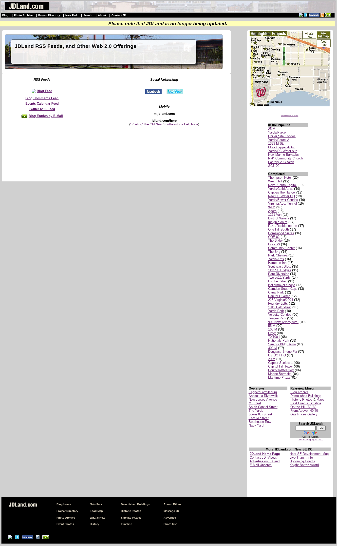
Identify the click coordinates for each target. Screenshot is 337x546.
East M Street (259, 418)
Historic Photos (301, 399)
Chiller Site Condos (282, 136)
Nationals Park (278, 340)
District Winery (278, 218)
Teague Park (277, 318)
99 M (271, 207)
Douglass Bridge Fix (282, 351)
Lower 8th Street (260, 414)
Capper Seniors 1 (280, 363)
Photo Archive (23, 15)
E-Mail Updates (261, 465)
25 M (271, 129)
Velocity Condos (279, 314)
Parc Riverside (278, 274)
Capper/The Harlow (281, 192)
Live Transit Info (301, 457)
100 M (272, 329)
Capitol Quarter (279, 296)
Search (87, 15)
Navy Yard (256, 425)
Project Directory (49, 15)
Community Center (281, 248)
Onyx (272, 333)
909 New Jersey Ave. (283, 322)
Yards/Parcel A (278, 140)
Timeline (126, 524)
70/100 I (274, 337)
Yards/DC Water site (282, 151)
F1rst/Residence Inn (282, 226)
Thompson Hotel (280, 177)
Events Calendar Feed (42, 103)
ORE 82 (274, 237)
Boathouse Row (260, 422)
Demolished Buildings (305, 396)
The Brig (274, 252)
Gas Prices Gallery (304, 414)
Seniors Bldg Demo (282, 344)
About (102, 15)
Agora (272, 211)
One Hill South (278, 229)
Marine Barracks (280, 374)
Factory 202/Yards (281, 162)
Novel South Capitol (282, 185)
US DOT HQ (277, 355)
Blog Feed (44, 91)
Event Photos (65, 524)
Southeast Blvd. (279, 266)
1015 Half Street (279, 307)
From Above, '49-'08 (304, 410)
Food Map (96, 510)
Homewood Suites (281, 233)
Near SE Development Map (309, 454)
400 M (272, 348)
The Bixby (275, 240)
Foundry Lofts (278, 303)
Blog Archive (299, 392)
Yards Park (276, 311)
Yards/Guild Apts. (280, 189)
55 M (271, 326)
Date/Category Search (310, 439)
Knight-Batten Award (304, 465)
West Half (275, 181)
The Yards (256, 410)
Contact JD (119, 15)
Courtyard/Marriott (281, 370)
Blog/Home (63, 504)
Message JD (171, 510)
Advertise (170, 517)
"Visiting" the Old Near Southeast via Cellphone (164, 124)
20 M (271, 359)
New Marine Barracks (283, 154)
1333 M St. (276, 143)
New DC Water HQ (281, 196)
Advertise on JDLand (289, 116)
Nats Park (71, 15)
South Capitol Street (263, 407)
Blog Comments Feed (41, 98)
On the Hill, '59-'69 (303, 407)
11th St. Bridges (279, 270)
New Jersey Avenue (263, 399)
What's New (97, 517)
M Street (255, 403)
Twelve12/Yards (279, 277)
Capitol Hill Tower (280, 366)
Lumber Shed (277, 281)
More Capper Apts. (281, 147)
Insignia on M (277, 222)
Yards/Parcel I (278, 132)
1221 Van (274, 214)
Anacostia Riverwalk (263, 396)
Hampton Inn (277, 263)
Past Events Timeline (305, 403)
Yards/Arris (276, 259)
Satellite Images (131, 517)
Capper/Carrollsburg (263, 392)
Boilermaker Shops (281, 285)
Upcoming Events (302, 461)
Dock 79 (274, 244)
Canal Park (276, 292)
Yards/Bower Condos (283, 200)
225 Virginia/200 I (280, 300)
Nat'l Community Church (285, 158)
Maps (320, 399)
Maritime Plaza (279, 377)
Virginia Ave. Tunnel (282, 203)
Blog (5, 15)
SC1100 (273, 166)
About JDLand (173, 504)
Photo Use (170, 524)
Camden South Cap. (282, 289)
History (94, 524)
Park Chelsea (277, 255)
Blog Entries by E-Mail (46, 116)
